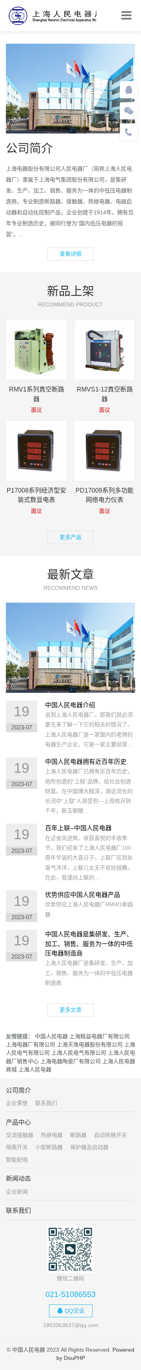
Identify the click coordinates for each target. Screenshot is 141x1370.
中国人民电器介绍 (70, 705)
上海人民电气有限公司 (78, 1053)
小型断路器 (49, 1147)
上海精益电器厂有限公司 (99, 1036)
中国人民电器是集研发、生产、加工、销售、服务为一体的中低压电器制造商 (89, 944)
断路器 (78, 1135)
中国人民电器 (51, 1036)
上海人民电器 (34, 1069)
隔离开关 (17, 1147)
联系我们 (46, 1103)
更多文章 (70, 1010)
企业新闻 (17, 1192)
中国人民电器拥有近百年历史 (86, 761)
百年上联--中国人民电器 (78, 828)
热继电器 (52, 1135)
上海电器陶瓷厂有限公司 (70, 1061)
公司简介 (18, 1090)
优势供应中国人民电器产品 (82, 894)
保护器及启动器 (89, 1147)
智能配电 (17, 1159)
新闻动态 (18, 1178)
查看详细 (70, 254)
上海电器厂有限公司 (30, 1044)
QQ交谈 (74, 1311)
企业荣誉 (17, 1103)
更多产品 (70, 537)
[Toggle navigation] (126, 15)
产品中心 (18, 1122)
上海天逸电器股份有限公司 (90, 1044)
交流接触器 (19, 1135)
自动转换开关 (110, 1135)
